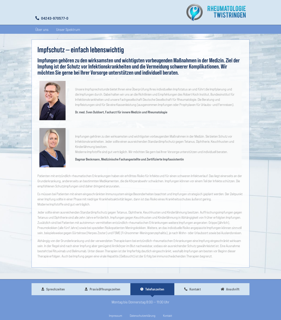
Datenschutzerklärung (142, 315)
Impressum (115, 315)
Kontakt (167, 315)
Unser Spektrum (68, 29)
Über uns (42, 29)
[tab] (53, 289)
